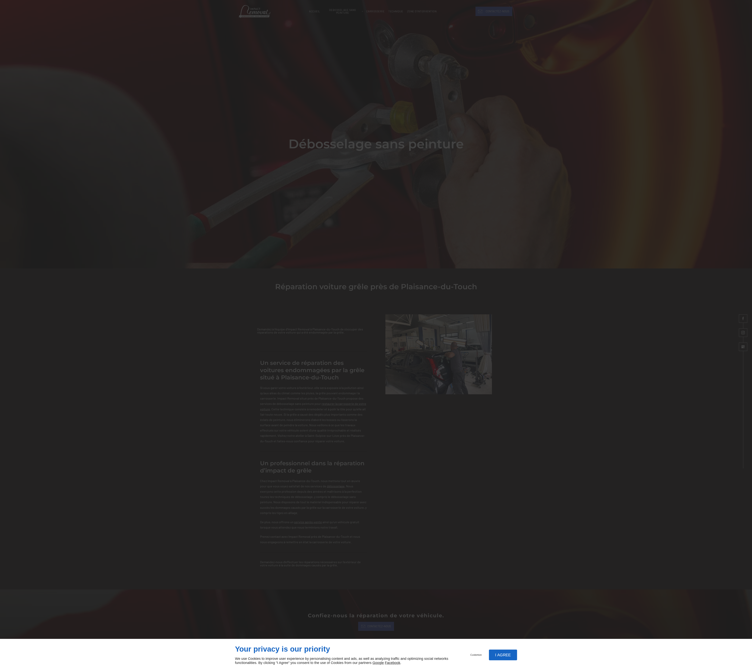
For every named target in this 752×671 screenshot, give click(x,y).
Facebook (392, 663)
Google (378, 663)
